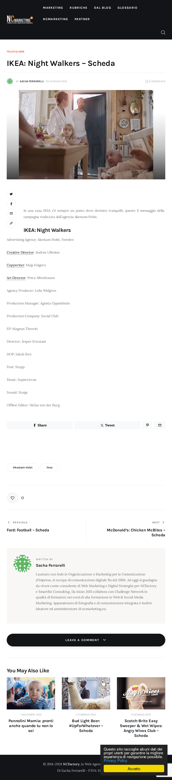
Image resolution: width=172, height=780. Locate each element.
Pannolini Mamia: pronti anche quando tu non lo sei (31, 725)
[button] (12, 223)
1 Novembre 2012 (31, 714)
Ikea (49, 467)
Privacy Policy (115, 760)
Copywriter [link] (15, 265)
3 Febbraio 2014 (86, 714)
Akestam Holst (22, 467)
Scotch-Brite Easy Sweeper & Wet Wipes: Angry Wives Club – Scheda (141, 728)
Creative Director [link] (20, 252)
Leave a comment (82, 640)
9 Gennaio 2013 (141, 714)
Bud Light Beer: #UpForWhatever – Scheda (86, 725)
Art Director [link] (16, 278)
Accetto (134, 768)
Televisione (16, 51)
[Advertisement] (94, 196)
